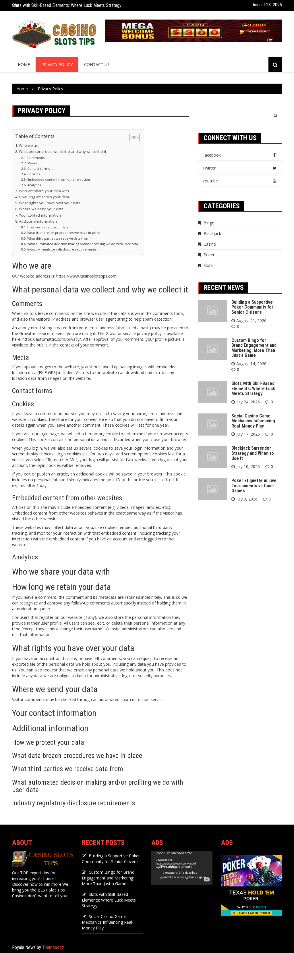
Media (32, 163)
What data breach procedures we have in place (63, 232)
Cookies (33, 174)
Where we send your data (41, 209)
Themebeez (53, 947)
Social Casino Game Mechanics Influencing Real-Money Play (253, 421)
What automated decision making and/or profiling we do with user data (82, 244)
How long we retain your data (44, 197)
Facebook (211, 155)
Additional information (38, 221)
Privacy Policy (57, 64)
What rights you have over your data (49, 203)
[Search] (275, 115)
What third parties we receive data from (58, 238)
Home (24, 64)
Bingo (209, 223)
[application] (181, 868)
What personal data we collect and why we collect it (62, 151)
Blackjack (212, 233)
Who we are (29, 145)
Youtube (210, 181)
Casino (210, 244)
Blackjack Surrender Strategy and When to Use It (252, 453)
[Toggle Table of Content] (131, 138)
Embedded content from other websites (58, 179)
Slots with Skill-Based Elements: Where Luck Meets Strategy (66, 5)
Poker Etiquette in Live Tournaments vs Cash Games (253, 485)
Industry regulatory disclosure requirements (61, 249)
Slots (208, 265)
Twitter (209, 168)
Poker (209, 254)
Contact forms (38, 168)
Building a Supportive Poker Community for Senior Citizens (252, 307)
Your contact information (40, 215)
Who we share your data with (44, 190)
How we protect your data (47, 227)
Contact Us (97, 64)
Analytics (34, 185)
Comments (36, 157)
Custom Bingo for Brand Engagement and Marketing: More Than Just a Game (253, 348)
